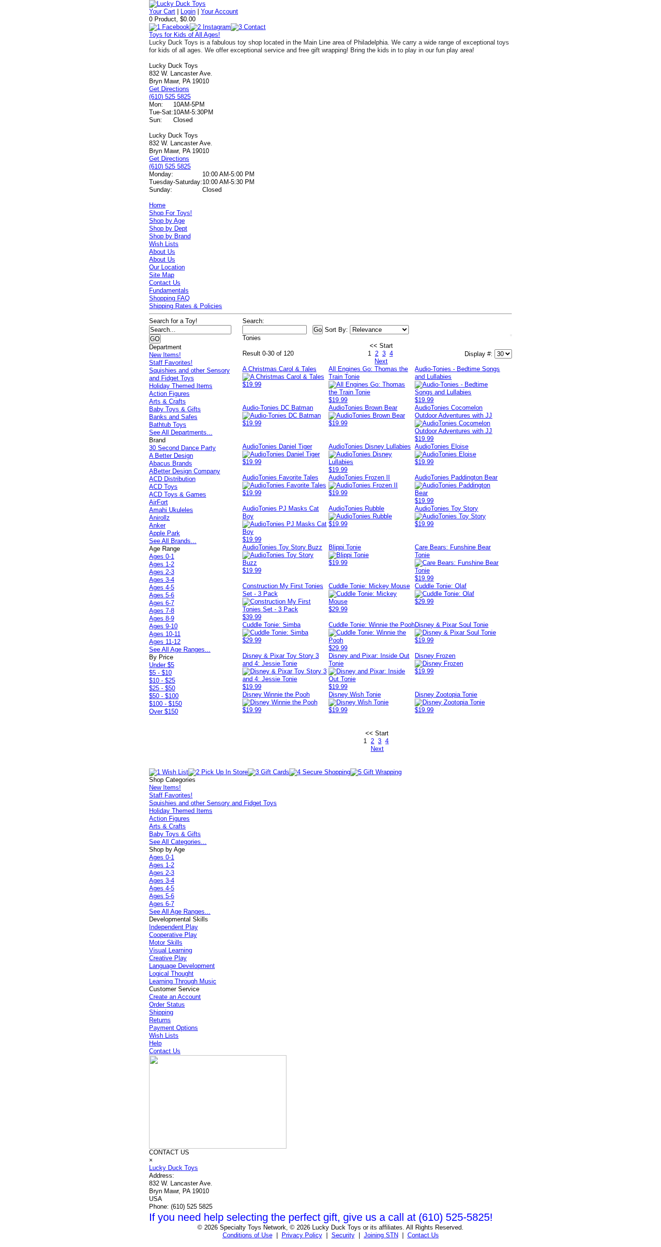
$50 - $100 (164, 696)
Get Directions (169, 89)
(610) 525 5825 (170, 96)
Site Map (161, 275)
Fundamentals (169, 290)
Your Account (219, 11)
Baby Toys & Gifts (175, 409)
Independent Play (173, 927)
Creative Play (168, 958)
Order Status (167, 1004)
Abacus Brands (170, 463)
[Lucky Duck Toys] (177, 3)
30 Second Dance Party (182, 448)
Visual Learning (170, 950)
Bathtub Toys (167, 424)
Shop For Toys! (170, 213)
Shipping (161, 1012)
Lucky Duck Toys (173, 1167)
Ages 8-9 (161, 618)
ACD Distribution (172, 479)
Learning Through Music (182, 981)
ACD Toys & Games (177, 494)
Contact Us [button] (423, 1235)
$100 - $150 (165, 703)
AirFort (158, 502)
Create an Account (175, 996)
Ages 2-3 (161, 572)
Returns (160, 1020)
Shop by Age (167, 220)
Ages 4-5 (161, 587)
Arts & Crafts (167, 401)
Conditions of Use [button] (247, 1235)
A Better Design (171, 455)
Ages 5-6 (161, 595)
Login (187, 11)
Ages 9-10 (163, 626)
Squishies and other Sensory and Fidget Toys (189, 374)
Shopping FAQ (169, 298)
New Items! (165, 355)
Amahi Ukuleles (171, 510)
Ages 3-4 (161, 579)
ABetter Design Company (184, 471)
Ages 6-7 (161, 603)
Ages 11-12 (164, 641)
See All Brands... (172, 541)
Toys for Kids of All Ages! (184, 34)
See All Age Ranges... (179, 649)
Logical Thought (171, 973)
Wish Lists (164, 244)
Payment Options (173, 1027)
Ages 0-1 (161, 556)
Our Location (167, 267)
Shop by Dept (168, 228)
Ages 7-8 (161, 610)
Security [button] (343, 1235)
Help (155, 1043)
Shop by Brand (170, 236)
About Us (162, 251)
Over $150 (163, 711)
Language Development (182, 965)
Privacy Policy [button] (302, 1235)
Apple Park (164, 533)
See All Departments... (180, 432)
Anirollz (159, 517)
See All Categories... (178, 841)
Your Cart (162, 11)
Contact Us (164, 282)
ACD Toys (163, 486)
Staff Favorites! (171, 362)
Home (157, 205)
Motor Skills (165, 942)
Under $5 (161, 665)
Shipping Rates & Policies (185, 306)
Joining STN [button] (381, 1235)
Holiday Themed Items (180, 386)
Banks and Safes (173, 417)
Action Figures (169, 393)
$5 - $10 (160, 672)
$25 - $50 (162, 688)
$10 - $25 (162, 680)
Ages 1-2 (161, 564)
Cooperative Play (173, 934)
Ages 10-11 (164, 634)
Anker (157, 525)
